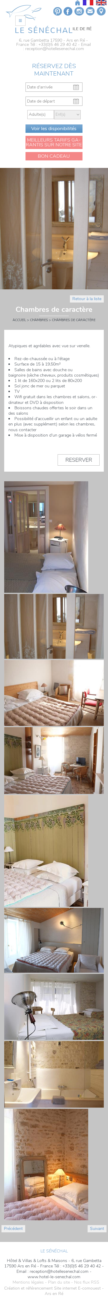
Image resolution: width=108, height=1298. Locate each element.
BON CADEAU (54, 156)
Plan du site (59, 1282)
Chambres (39, 320)
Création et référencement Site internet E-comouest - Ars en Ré (54, 1291)
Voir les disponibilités (53, 128)
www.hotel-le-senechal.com (54, 1277)
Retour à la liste (86, 299)
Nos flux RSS (86, 1282)
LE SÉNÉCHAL (54, 1251)
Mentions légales (28, 1282)
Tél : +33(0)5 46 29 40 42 (53, 44)
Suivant (97, 1228)
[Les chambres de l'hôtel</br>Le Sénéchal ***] (53, 29)
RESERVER (78, 460)
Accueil (19, 320)
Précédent (13, 1228)
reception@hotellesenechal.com (54, 49)
